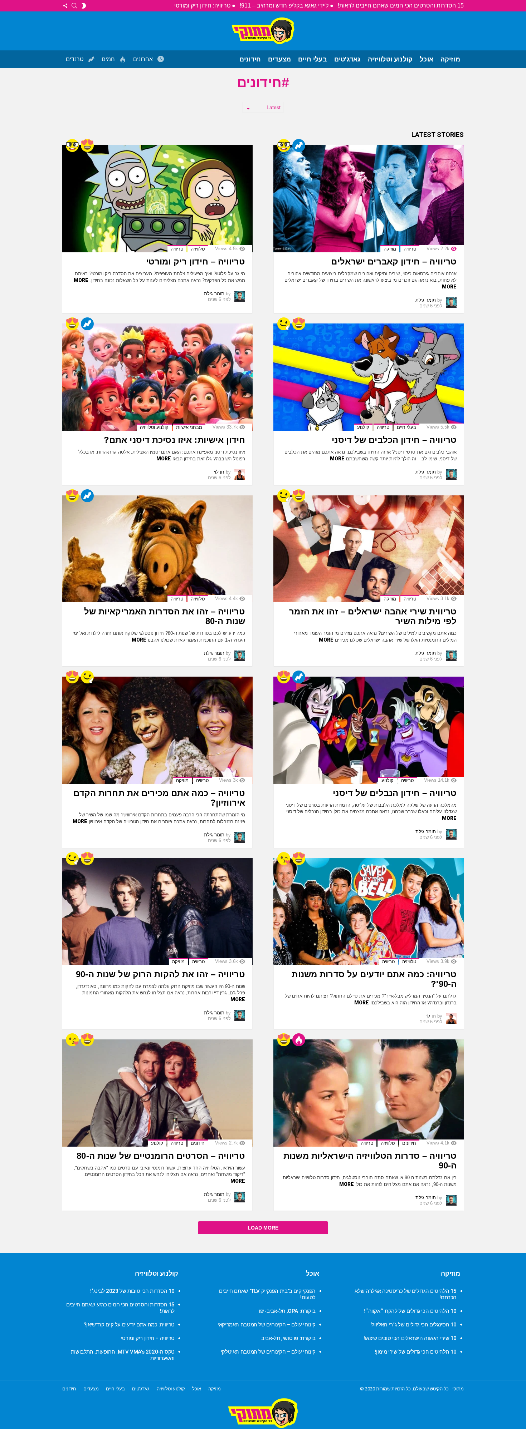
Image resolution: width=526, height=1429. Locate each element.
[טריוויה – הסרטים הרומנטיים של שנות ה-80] (157, 1093)
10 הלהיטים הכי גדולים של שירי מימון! (416, 1352)
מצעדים (279, 59)
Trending (298, 145)
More (449, 287)
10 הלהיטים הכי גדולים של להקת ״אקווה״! (410, 1311)
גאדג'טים (347, 59)
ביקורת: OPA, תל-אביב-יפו (287, 1311)
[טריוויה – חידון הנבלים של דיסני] (368, 730)
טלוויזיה (198, 249)
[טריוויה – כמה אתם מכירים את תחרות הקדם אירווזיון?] (157, 730)
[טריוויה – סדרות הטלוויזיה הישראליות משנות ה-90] (368, 1093)
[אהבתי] (87, 145)
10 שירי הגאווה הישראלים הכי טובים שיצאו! (410, 1338)
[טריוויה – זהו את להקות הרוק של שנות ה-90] (157, 911)
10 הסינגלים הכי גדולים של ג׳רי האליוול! (413, 1324)
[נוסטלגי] (283, 323)
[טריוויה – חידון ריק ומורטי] (157, 198)
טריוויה (410, 249)
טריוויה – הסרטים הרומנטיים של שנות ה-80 (161, 1156)
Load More (263, 1228)
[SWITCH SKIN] (84, 5)
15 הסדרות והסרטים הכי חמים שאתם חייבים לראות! (401, 6)
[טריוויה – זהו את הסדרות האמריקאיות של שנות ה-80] (157, 549)
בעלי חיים (312, 59)
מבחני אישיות (189, 427)
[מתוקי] (283, 858)
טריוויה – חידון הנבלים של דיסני (395, 793)
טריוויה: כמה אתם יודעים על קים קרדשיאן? (129, 1324)
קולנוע (363, 427)
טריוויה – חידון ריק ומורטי (195, 261)
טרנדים (75, 59)
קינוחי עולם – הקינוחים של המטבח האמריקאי (267, 1324)
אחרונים (143, 59)
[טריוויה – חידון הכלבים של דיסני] (368, 377)
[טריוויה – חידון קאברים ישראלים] (368, 198)
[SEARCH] (74, 5)
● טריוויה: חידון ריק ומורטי (204, 6)
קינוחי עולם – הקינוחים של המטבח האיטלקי (268, 1352)
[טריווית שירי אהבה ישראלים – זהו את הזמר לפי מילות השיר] (368, 549)
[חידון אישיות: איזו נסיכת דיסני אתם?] (157, 377)
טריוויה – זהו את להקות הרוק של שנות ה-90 (160, 974)
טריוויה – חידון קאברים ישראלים (394, 261)
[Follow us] (65, 5)
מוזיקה (450, 59)
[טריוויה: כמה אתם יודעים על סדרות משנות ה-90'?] (368, 911)
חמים (109, 59)
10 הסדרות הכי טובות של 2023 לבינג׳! (132, 1291)
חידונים (250, 59)
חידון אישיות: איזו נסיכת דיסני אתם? (174, 440)
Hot (298, 1039)
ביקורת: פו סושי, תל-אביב (288, 1338)
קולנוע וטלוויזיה (390, 59)
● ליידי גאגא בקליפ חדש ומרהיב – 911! (286, 6)
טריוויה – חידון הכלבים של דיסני (394, 440)
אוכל (426, 59)
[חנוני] (283, 145)
